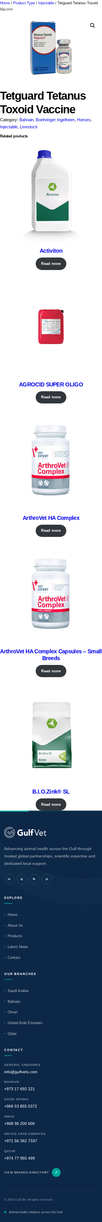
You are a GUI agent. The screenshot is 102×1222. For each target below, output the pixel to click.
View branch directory (31, 1172)
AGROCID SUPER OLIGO (51, 384)
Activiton (51, 251)
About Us (15, 925)
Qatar (12, 1033)
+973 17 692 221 (19, 1089)
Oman (13, 1012)
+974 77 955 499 (19, 1158)
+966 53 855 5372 (20, 1106)
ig (21, 879)
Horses (84, 119)
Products (15, 936)
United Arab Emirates (25, 1023)
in (9, 879)
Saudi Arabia (18, 991)
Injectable (9, 126)
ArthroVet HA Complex (51, 518)
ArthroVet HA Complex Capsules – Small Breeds (51, 654)
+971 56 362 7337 (20, 1141)
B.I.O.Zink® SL (50, 791)
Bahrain (26, 119)
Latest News (18, 947)
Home (12, 915)
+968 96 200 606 (19, 1123)
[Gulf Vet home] (51, 832)
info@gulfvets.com (20, 1072)
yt (47, 879)
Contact (14, 957)
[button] (93, 25)
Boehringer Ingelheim (55, 119)
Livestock (29, 126)
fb (34, 879)
